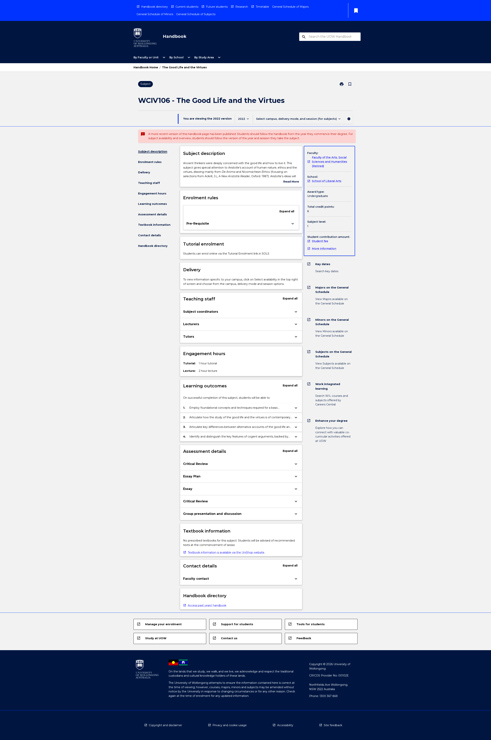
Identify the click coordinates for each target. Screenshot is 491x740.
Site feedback (333, 725)
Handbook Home (145, 67)
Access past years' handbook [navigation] (207, 605)
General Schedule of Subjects (195, 14)
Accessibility (285, 725)
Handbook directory (154, 6)
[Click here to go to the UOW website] (145, 38)
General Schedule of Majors (290, 6)
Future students (217, 6)
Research (241, 6)
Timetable (262, 6)
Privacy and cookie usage (230, 725)
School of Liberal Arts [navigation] (326, 181)
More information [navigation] (324, 248)
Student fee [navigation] (320, 241)
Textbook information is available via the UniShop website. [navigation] (226, 552)
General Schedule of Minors (155, 14)
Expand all (286, 211)
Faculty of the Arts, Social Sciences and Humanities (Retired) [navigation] (329, 162)
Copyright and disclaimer (165, 725)
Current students (186, 6)
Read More (291, 182)
